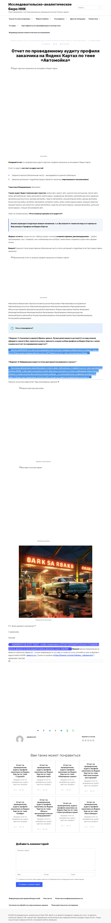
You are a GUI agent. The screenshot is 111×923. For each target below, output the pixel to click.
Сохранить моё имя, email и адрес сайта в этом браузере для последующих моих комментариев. (51, 879)
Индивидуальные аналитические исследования (29, 33)
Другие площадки (77, 19)
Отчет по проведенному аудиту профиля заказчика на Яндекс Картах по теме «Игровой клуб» (43, 771)
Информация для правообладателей (24, 898)
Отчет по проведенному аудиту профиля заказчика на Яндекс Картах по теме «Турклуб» (20, 771)
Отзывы (12, 26)
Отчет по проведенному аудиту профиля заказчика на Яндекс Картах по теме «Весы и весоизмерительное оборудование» (43, 808)
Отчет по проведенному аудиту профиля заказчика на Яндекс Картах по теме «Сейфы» (20, 807)
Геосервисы (59, 19)
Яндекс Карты (95, 40)
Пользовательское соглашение (64, 905)
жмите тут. (31, 655)
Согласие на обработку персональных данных (28, 905)
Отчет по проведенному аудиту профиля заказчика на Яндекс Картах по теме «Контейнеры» (91, 807)
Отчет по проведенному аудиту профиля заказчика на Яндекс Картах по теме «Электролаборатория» (67, 807)
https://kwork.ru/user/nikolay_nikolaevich (73, 655)
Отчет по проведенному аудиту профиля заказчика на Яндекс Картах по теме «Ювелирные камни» (67, 771)
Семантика (93, 19)
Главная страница (16, 40)
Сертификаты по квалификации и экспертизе (41, 26)
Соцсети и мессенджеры (19, 19)
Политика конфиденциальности (69, 898)
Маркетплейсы (42, 19)
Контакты (47, 898)
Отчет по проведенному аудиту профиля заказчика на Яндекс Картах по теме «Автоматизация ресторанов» (91, 771)
